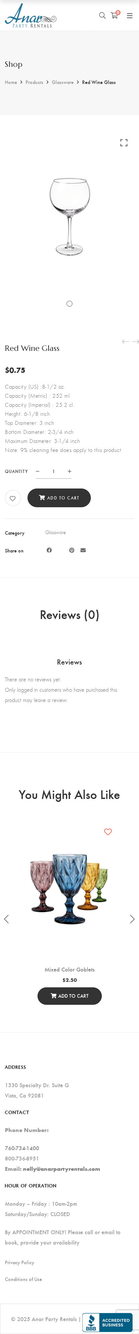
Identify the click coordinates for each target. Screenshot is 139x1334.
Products (34, 82)
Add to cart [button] (73, 995)
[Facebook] (49, 550)
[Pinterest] (71, 550)
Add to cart (63, 498)
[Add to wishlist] (13, 498)
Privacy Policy (19, 1262)
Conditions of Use (23, 1279)
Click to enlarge (124, 142)
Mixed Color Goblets (69, 969)
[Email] (83, 550)
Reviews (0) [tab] (70, 614)
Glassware (63, 82)
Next (132, 919)
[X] (60, 550)
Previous (6, 919)
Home (11, 82)
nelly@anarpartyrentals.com (61, 1168)
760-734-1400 (22, 1148)
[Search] (102, 15)
